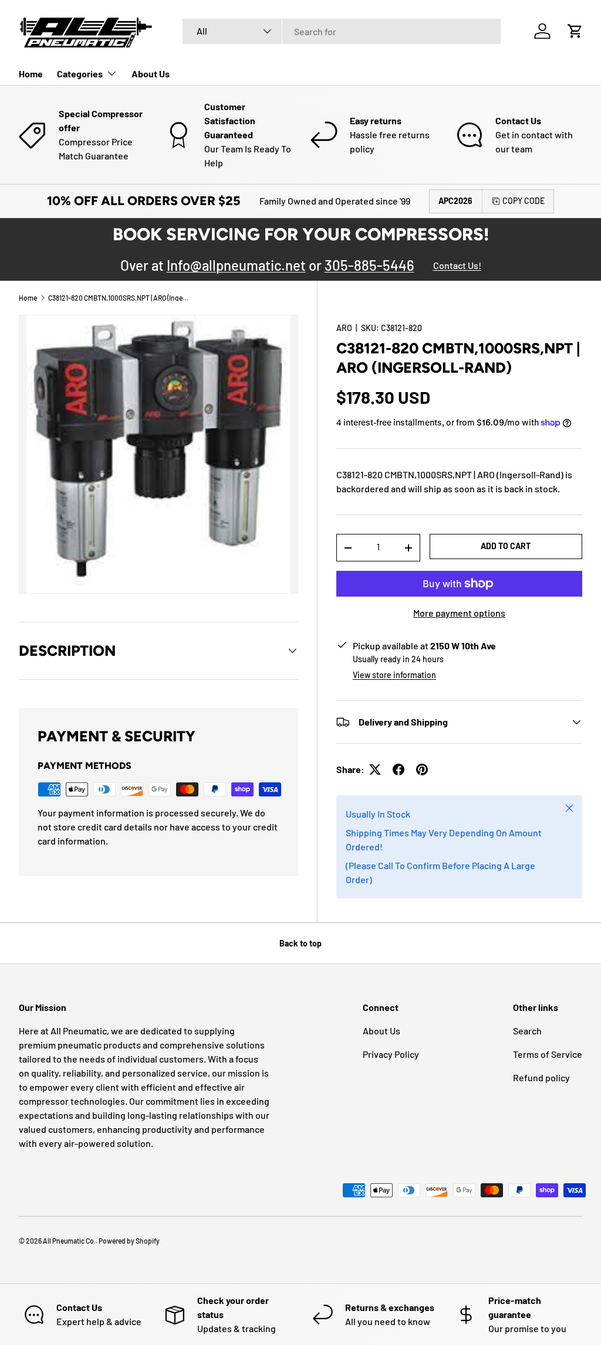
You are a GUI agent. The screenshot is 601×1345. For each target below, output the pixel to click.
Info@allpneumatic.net (236, 265)
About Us (150, 73)
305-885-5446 (369, 265)
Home (31, 73)
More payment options (459, 612)
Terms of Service (547, 1054)
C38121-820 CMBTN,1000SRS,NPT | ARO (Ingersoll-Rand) (118, 297)
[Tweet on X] (375, 769)
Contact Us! (457, 265)
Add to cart (506, 546)
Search (527, 1030)
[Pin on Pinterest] (422, 769)
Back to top (300, 943)
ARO (344, 328)
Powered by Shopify (129, 1241)
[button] (575, 31)
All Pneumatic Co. (69, 1241)
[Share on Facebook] (398, 769)
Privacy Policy (391, 1054)
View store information (394, 675)
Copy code (523, 201)
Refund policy (541, 1077)
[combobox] (342, 31)
